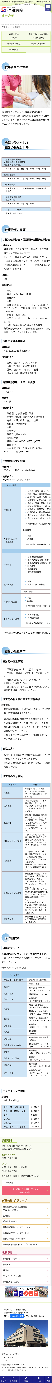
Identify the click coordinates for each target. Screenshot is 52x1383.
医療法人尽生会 (20, 1244)
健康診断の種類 (14, 43)
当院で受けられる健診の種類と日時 (38, 36)
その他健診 (14, 49)
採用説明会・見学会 (11, 1282)
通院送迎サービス (10, 1221)
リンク (4, 1360)
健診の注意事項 (38, 43)
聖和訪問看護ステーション (14, 1239)
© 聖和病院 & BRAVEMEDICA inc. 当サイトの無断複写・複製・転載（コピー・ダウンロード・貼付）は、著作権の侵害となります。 (25, 1367)
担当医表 (9, 1183)
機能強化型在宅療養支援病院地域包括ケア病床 (14, 1208)
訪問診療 (6, 1216)
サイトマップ (7, 1357)
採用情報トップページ (12, 1259)
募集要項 (6, 1264)
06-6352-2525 (16, 1316)
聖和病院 (16, 1227)
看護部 (5, 1270)
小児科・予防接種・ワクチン (26, 1191)
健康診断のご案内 (14, 36)
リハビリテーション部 (12, 1276)
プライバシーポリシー (11, 1354)
